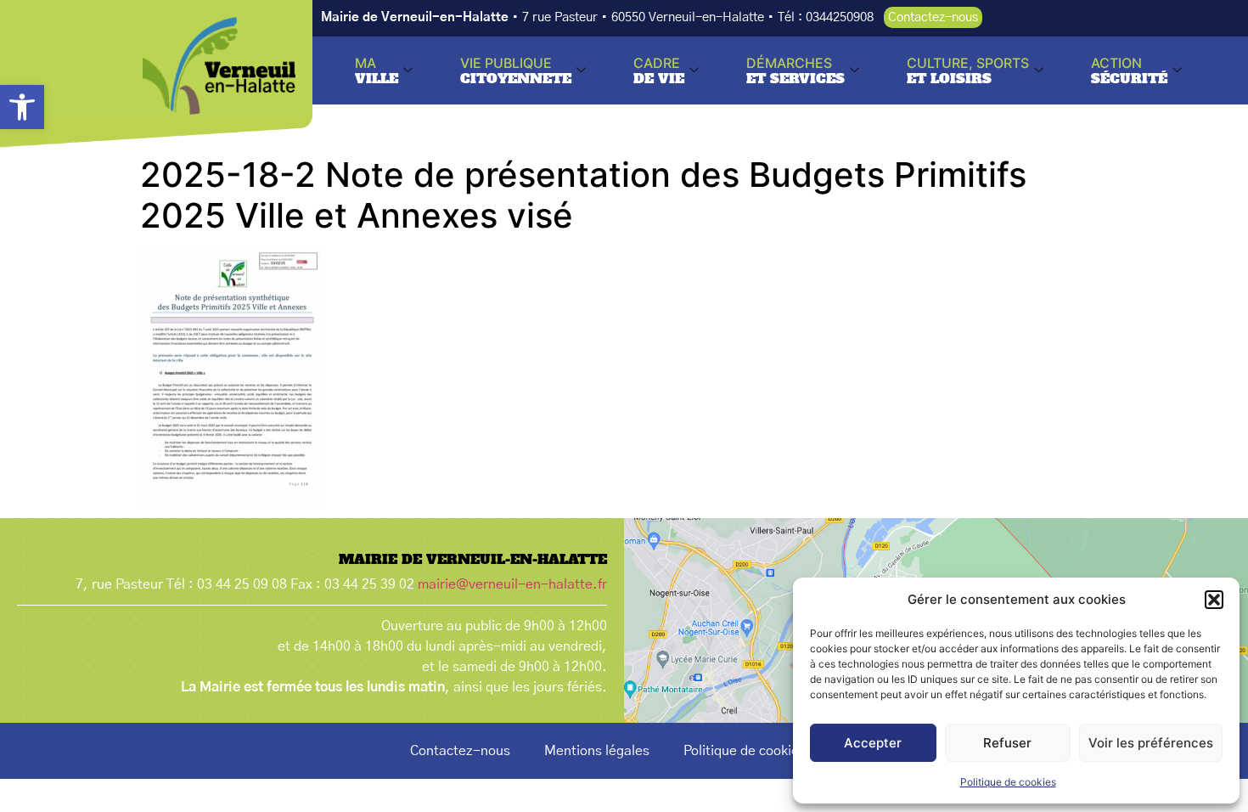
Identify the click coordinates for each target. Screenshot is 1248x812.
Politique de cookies (1008, 781)
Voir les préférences (1150, 743)
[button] (22, 107)
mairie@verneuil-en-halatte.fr (512, 584)
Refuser (1007, 743)
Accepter (873, 743)
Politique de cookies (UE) (761, 751)
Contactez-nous (460, 751)
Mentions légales (596, 751)
